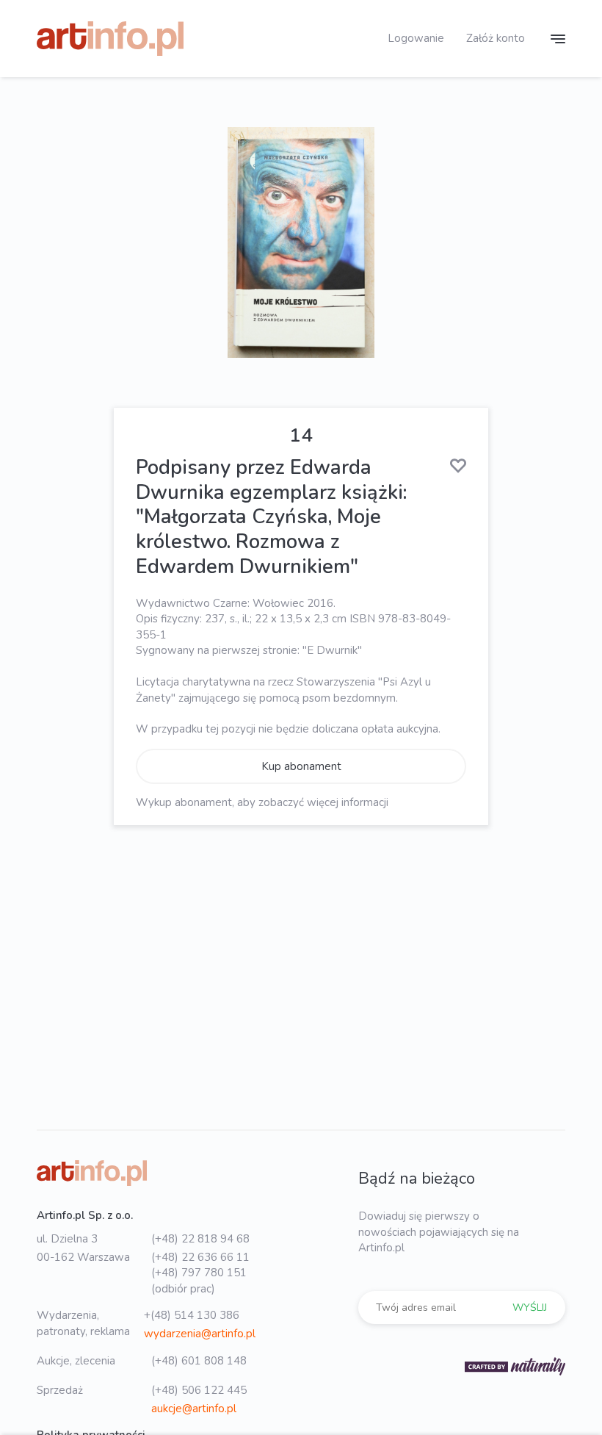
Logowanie (416, 38)
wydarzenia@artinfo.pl (199, 1333)
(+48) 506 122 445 (199, 1390)
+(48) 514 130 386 (191, 1315)
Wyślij (529, 1307)
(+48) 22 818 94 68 (200, 1238)
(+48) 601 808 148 (199, 1360)
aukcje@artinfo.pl (193, 1408)
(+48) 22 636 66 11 (200, 1257)
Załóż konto (495, 38)
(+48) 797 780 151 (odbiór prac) (199, 1280)
